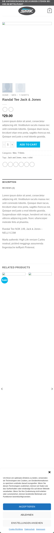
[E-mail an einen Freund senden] (21, 164)
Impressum (40, 529)
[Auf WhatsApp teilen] (5, 164)
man (24, 157)
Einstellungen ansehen (27, 523)
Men (14, 95)
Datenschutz (29, 529)
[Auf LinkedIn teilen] (32, 164)
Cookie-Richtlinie (16, 529)
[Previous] (7, 51)
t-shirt (30, 157)
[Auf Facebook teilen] (10, 164)
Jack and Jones (14, 157)
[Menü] (4, 11)
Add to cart (28, 144)
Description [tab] (9, 182)
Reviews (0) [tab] (8, 188)
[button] (49, 472)
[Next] (47, 51)
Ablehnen (27, 515)
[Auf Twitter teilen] (15, 164)
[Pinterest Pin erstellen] (26, 164)
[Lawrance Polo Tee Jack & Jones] (40, 384)
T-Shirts (24, 95)
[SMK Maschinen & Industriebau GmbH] (26, 11)
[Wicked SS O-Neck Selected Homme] (14, 384)
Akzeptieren (27, 506)
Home (5, 95)
